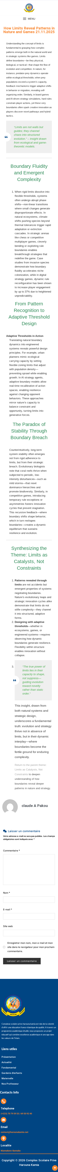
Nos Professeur (10, 1083)
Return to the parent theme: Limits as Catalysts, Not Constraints (30, 770)
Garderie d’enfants (12, 1073)
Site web (8, 926)
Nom (6, 892)
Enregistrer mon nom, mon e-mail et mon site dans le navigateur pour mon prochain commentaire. (30, 947)
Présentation (9, 1057)
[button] (29, 18)
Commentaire (11, 850)
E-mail (7, 909)
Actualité (6, 1062)
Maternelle (7, 1078)
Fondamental (9, 1067)
